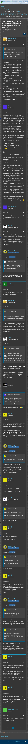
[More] (24, 44)
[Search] (18, 1)
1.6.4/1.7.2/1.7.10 (5, 14)
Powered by (14, 741)
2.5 (11, 13)
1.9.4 (16, 14)
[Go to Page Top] (25, 741)
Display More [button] (14, 403)
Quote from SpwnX (11, 49)
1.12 (25, 14)
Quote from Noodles (12, 456)
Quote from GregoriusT (13, 311)
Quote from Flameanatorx (13, 394)
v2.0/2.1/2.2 (4, 13)
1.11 (22, 14)
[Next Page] (20, 728)
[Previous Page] (7, 728)
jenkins (20, 11)
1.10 (19, 14)
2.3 (8, 13)
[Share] (24, 34)
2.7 (16, 13)
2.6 (14, 13)
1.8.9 (12, 14)
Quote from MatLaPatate (13, 348)
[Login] (22, 2)
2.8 (19, 13)
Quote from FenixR (11, 261)
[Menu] (26, 1)
